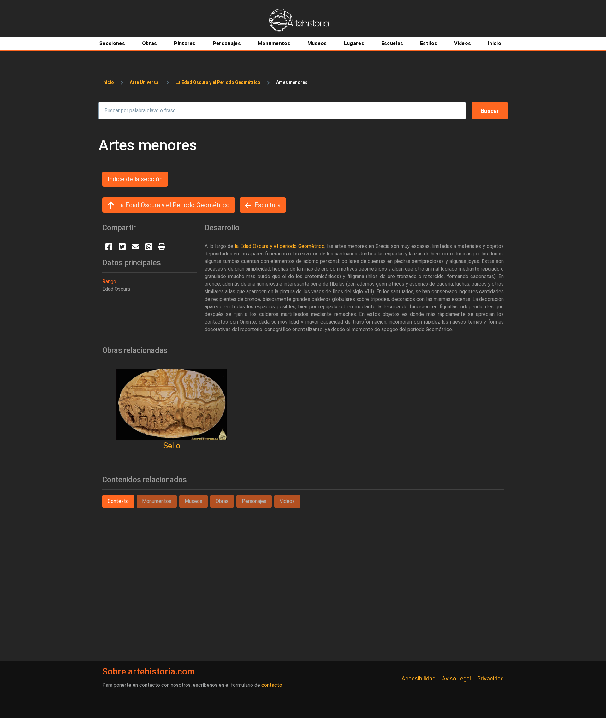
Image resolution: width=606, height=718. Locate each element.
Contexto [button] (118, 501)
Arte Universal (145, 82)
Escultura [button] (267, 205)
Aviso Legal (456, 678)
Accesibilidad (418, 678)
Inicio (108, 82)
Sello (172, 445)
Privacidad (490, 678)
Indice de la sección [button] (135, 179)
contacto (271, 685)
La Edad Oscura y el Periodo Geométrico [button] (173, 205)
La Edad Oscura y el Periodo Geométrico (217, 82)
